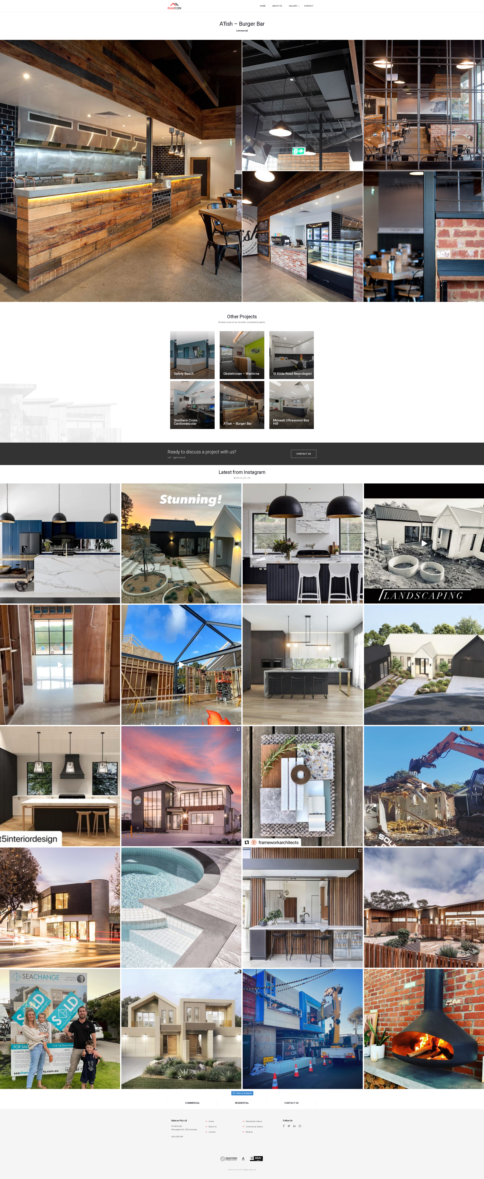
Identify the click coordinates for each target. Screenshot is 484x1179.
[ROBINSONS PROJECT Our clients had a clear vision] (60, 786)
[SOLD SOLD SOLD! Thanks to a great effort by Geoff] (60, 1029)
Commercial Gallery (254, 1126)
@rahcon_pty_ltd (242, 477)
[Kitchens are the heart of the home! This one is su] (303, 665)
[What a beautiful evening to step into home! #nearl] (181, 543)
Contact (212, 1131)
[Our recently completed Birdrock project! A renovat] (60, 543)
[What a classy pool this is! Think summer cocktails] (181, 907)
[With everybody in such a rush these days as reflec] (60, 907)
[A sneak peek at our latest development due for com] (181, 1029)
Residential (242, 1103)
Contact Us (303, 453)
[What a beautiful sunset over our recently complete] (181, 786)
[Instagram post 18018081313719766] (60, 665)
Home (211, 1121)
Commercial (192, 1103)
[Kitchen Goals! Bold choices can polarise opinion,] (303, 543)
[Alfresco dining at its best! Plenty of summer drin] (303, 907)
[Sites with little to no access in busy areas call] (303, 1029)
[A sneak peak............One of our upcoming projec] (303, 786)
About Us (213, 1126)
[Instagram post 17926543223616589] (181, 665)
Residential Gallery (254, 1121)
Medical (249, 1131)
